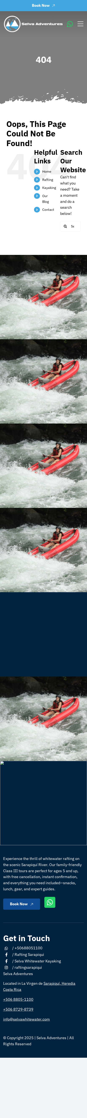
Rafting (47, 180)
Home (46, 171)
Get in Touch (26, 938)
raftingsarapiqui (28, 967)
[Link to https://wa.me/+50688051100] (70, 24)
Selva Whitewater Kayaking (38, 961)
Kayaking (49, 188)
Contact (48, 209)
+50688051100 (28, 948)
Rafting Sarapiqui (29, 954)
